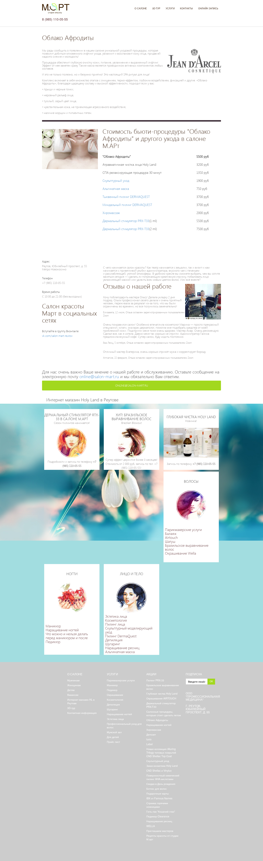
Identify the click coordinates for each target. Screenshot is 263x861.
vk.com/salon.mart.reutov (57, 336)
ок (211, 681)
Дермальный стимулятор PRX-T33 (126, 220)
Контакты (186, 8)
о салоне (74, 674)
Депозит (151, 734)
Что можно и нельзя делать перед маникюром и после (67, 635)
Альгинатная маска (116, 188)
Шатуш (170, 541)
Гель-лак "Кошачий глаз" (160, 811)
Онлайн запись (208, 8)
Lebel (149, 744)
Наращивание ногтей (62, 629)
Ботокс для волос (156, 788)
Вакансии (72, 695)
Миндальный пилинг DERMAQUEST (127, 204)
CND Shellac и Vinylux (159, 770)
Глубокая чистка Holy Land (161, 693)
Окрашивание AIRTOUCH (161, 698)
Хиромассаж (111, 212)
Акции (151, 674)
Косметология (116, 620)
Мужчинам (73, 680)
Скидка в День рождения (160, 784)
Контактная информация (82, 713)
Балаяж (170, 533)
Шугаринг (112, 643)
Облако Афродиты (157, 720)
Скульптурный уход (116, 180)
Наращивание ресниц (122, 647)
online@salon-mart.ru (99, 376)
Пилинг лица (115, 623)
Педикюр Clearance (157, 816)
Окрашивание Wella (180, 552)
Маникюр (53, 625)
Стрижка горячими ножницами (157, 804)
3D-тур (156, 8)
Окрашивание (115, 695)
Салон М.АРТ (55, 8)
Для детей (113, 737)
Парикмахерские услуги (183, 529)
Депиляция (114, 639)
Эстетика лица (116, 616)
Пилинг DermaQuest (121, 635)
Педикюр (53, 641)
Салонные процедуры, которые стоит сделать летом (163, 713)
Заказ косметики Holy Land (162, 765)
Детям (71, 690)
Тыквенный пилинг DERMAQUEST (126, 196)
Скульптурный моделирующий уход (128, 629)
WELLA (150, 826)
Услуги (170, 8)
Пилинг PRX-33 (155, 680)
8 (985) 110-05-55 (55, 19)
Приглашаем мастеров (159, 831)
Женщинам (74, 685)
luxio (149, 739)
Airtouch (171, 537)
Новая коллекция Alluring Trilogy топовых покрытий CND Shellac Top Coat (161, 752)
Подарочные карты (157, 793)
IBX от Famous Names (159, 798)
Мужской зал (114, 732)
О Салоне (141, 8)
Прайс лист (113, 742)
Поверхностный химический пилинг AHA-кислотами (162, 777)
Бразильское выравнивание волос (186, 547)
